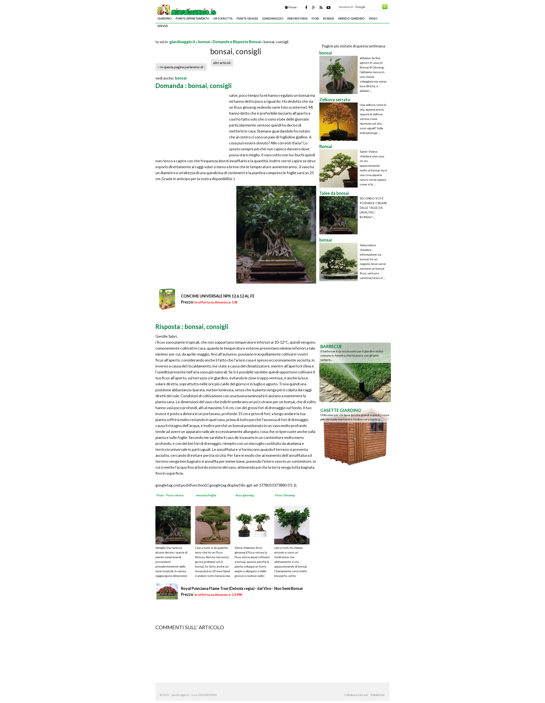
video (373, 18)
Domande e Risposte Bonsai (237, 41)
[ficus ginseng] (254, 524)
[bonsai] (339, 75)
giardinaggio (272, 18)
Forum (292, 7)
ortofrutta (222, 18)
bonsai (328, 18)
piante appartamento (192, 18)
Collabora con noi (356, 695)
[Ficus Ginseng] (293, 524)
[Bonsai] (339, 168)
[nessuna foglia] (214, 524)
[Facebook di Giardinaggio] (306, 7)
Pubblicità (377, 695)
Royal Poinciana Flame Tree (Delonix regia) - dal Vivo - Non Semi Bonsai (242, 588)
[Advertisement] (205, 36)
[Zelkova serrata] (339, 121)
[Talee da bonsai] (339, 215)
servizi (162, 26)
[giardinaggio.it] (186, 12)
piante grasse (247, 18)
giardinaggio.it (182, 41)
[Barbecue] (355, 372)
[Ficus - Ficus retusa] (174, 524)
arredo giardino (351, 18)
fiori (315, 18)
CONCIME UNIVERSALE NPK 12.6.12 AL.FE (218, 296)
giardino (164, 18)
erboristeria (297, 18)
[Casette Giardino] (355, 435)
